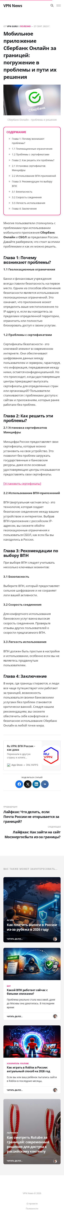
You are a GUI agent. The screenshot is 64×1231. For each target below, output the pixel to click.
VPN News (12, 5)
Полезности (32, 1208)
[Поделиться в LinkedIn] (36, 784)
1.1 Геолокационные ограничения (32, 148)
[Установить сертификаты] (22, 484)
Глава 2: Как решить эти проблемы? (33, 160)
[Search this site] (52, 5)
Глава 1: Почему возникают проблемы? (28, 141)
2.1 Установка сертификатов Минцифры (28, 168)
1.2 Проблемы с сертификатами (30, 154)
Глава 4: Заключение (24, 208)
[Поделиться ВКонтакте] (45, 784)
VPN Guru (12, 26)
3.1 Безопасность (22, 191)
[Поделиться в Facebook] (19, 784)
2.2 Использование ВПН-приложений (34, 175)
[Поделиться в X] (28, 784)
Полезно (25, 26)
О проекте (32, 1203)
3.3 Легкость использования (28, 203)
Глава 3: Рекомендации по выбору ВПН (32, 183)
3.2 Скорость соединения (27, 197)
